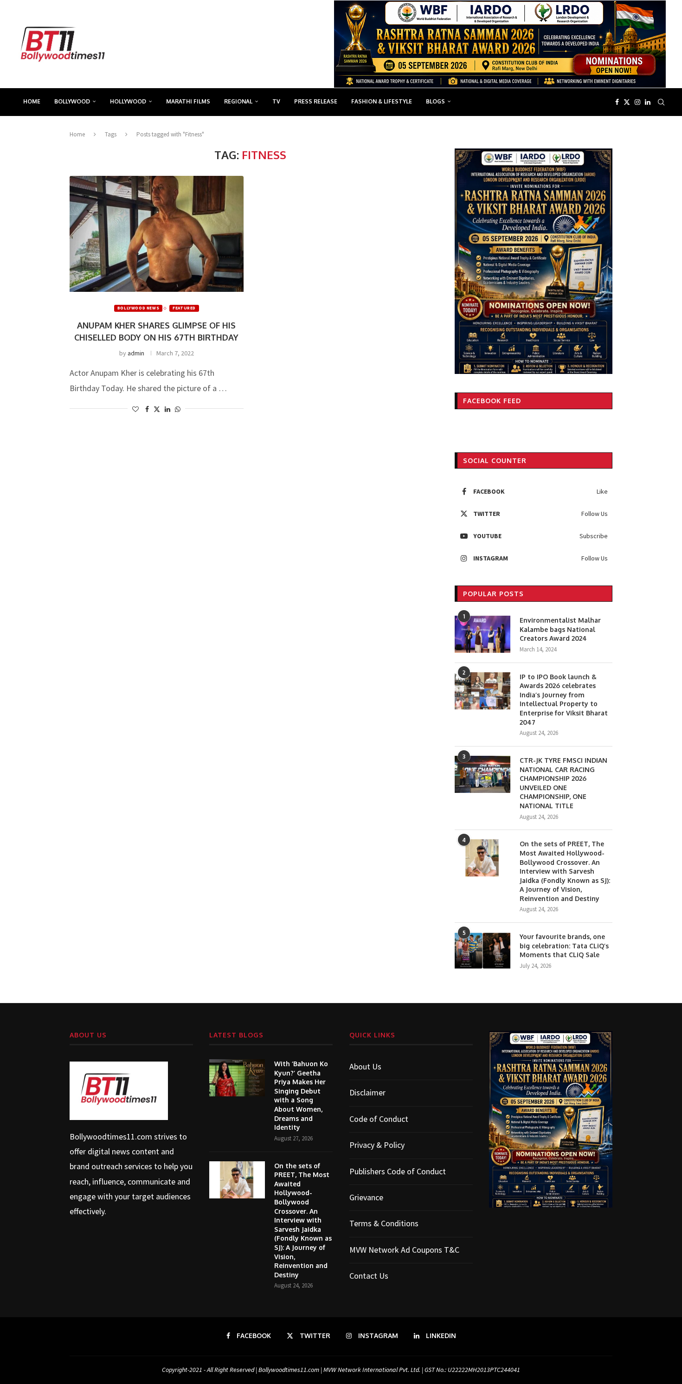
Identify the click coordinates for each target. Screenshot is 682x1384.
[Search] (661, 102)
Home (31, 101)
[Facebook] (617, 102)
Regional (238, 101)
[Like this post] (135, 409)
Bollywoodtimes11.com (111, 1136)
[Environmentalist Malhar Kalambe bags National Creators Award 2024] (482, 634)
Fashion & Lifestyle (381, 101)
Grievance (366, 1197)
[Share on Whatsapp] (177, 409)
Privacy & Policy (377, 1144)
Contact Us (368, 1275)
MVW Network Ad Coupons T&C (404, 1249)
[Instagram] (637, 102)
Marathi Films (188, 101)
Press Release (315, 101)
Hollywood (128, 101)
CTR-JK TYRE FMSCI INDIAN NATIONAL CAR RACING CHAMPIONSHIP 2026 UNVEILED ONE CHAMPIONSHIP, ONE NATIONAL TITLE (563, 783)
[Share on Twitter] (157, 409)
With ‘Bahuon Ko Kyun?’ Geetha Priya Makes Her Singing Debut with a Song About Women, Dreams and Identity (301, 1095)
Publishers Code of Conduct (397, 1171)
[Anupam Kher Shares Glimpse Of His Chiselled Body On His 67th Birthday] (157, 234)
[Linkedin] (647, 102)
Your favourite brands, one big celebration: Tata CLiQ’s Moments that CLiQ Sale (564, 946)
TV (276, 101)
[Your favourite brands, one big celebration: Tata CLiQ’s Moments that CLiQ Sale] (482, 950)
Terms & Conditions (383, 1223)
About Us (365, 1066)
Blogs (435, 101)
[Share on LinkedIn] (167, 409)
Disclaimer (367, 1092)
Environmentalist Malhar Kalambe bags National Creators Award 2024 (560, 629)
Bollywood (72, 101)
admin (136, 353)
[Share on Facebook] (147, 409)
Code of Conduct (378, 1119)
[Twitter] (627, 102)
